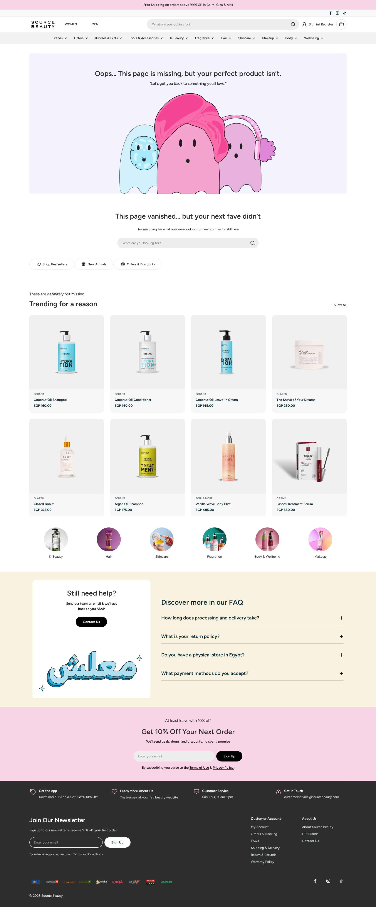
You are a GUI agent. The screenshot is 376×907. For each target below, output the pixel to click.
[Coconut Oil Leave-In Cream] (228, 352)
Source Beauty (52, 896)
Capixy (281, 498)
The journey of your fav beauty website (149, 797)
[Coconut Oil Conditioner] (147, 352)
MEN (95, 24)
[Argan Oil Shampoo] (147, 456)
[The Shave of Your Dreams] (309, 352)
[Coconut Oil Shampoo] (66, 352)
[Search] (293, 24)
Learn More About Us (136, 791)
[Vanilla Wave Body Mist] (228, 456)
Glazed (282, 394)
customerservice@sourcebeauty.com (311, 797)
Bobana (39, 394)
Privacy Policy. (223, 768)
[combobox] (223, 24)
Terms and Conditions (88, 854)
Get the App (48, 791)
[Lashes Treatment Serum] (309, 456)
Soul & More (204, 498)
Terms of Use (199, 768)
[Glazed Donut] (66, 456)
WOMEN (71, 24)
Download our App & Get (68, 797)
